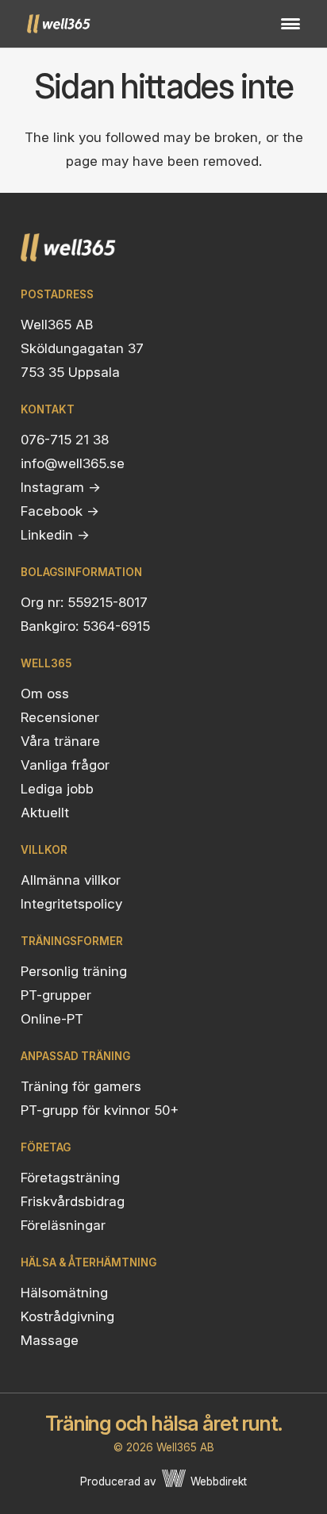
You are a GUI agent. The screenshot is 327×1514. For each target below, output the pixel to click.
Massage (50, 1340)
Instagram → (61, 487)
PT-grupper (56, 995)
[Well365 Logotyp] (58, 23)
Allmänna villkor (71, 880)
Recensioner (60, 717)
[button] (290, 23)
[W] (174, 1481)
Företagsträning (70, 1177)
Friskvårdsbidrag (73, 1201)
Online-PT (52, 1019)
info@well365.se (73, 463)
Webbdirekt (218, 1481)
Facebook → (60, 511)
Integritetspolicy (71, 904)
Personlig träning (74, 971)
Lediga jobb (57, 789)
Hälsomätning (64, 1293)
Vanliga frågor (65, 765)
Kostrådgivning (67, 1316)
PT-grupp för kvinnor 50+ (100, 1110)
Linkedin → (55, 535)
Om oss (45, 693)
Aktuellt (45, 812)
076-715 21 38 (65, 440)
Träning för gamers (81, 1086)
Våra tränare (60, 741)
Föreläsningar (63, 1225)
